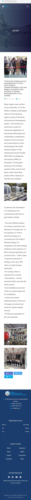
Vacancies (22, 448)
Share (9, 373)
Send (9, 376)
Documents (22, 455)
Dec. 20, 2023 (10, 99)
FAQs (22, 459)
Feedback (9, 459)
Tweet (18, 373)
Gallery (22, 451)
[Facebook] (9, 477)
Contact (9, 455)
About (9, 448)
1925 (19, 99)
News (9, 451)
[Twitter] (13, 477)
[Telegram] (20, 477)
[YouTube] (17, 477)
